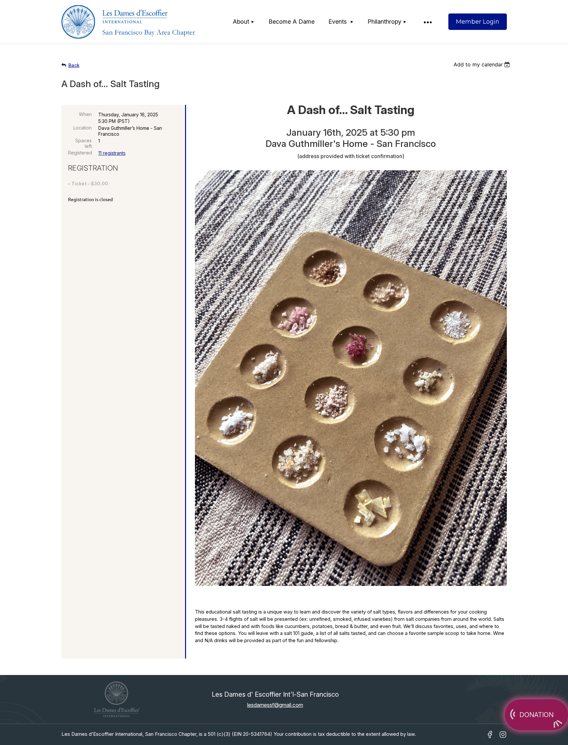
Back (74, 65)
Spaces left (83, 143)
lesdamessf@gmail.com (275, 705)
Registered (80, 152)
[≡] (427, 22)
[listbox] (483, 64)
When (85, 114)
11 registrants (112, 153)
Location (82, 127)
